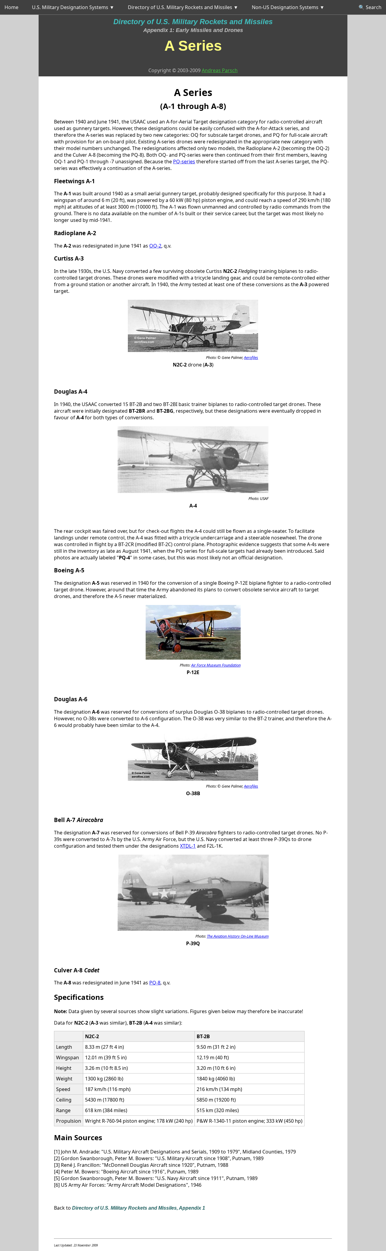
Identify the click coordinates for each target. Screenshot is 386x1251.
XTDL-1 (188, 846)
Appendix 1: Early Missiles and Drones (193, 30)
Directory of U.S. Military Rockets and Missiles (193, 22)
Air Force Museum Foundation (216, 665)
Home (11, 7)
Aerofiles (251, 357)
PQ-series (184, 161)
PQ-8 (154, 982)
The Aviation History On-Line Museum (238, 936)
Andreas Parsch (220, 70)
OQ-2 (155, 245)
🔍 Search (370, 7)
